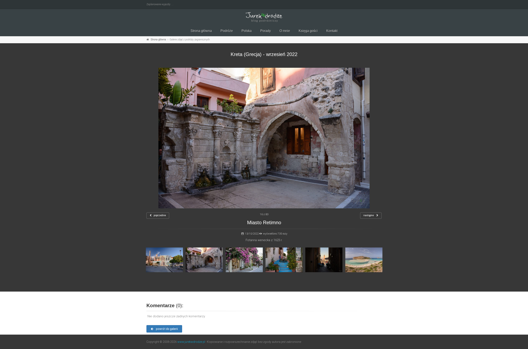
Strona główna (201, 31)
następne (368, 215)
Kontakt (331, 31)
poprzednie (160, 215)
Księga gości (308, 31)
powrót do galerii (166, 328)
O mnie (284, 31)
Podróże (226, 31)
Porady (265, 31)
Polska (247, 31)
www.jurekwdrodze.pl (191, 341)
